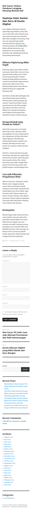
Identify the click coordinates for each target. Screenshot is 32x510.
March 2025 (8, 477)
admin (7, 240)
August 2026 (8, 437)
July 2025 (7, 468)
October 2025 (8, 461)
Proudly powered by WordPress (18, 506)
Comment (6, 261)
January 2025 (8, 482)
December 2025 (9, 456)
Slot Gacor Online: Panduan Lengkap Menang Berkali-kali (12, 8)
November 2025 (9, 458)
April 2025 (7, 475)
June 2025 (7, 470)
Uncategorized (9, 498)
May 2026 (7, 444)
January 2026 (8, 454)
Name (4, 286)
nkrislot (18, 43)
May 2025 (7, 473)
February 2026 (9, 451)
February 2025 (9, 480)
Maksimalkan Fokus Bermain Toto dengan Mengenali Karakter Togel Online (16, 386)
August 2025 (8, 465)
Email (5, 295)
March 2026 (8, 449)
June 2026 (7, 442)
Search (4, 366)
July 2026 (7, 439)
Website (5, 303)
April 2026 (7, 446)
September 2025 (9, 463)
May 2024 (7, 485)
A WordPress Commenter (11, 421)
